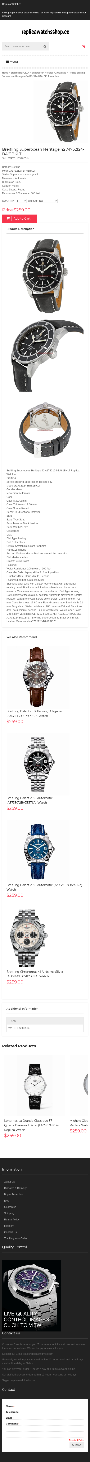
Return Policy (11, 1219)
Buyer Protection (13, 1194)
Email (9, 1418)
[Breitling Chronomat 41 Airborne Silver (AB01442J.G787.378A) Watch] (45, 937)
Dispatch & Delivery (15, 1188)
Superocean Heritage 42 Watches (49, 72)
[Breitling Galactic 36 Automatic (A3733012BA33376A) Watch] (45, 764)
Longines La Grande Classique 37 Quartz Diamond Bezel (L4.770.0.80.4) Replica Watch (31, 1125)
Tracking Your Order (15, 1238)
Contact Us (10, 1232)
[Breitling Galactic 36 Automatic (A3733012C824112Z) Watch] (45, 851)
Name (9, 1406)
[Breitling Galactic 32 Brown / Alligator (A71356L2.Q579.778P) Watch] (45, 677)
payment (9, 1225)
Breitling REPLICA (20, 72)
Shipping (9, 1213)
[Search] (45, 46)
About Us (9, 1181)
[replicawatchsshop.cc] (45, 31)
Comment (12, 1424)
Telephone (12, 1411)
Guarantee (10, 1207)
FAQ (6, 1200)
